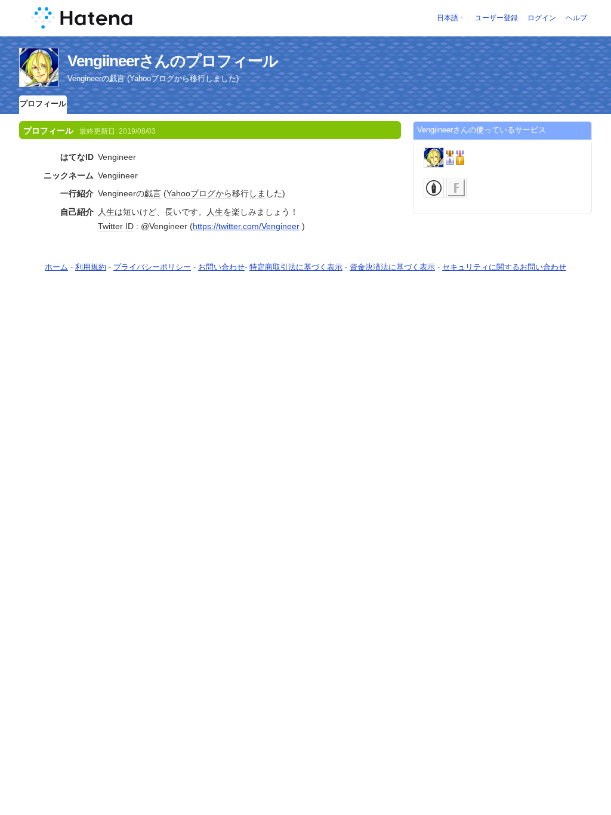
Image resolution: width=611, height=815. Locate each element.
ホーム (56, 267)
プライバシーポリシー (152, 267)
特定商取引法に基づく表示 (295, 267)
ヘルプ (576, 18)
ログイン (541, 18)
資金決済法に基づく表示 (392, 267)
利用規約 (90, 267)
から (223, 193)
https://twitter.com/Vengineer (246, 226)
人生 (106, 212)
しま (257, 193)
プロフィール (43, 103)
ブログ (202, 193)
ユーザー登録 (496, 18)
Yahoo (178, 193)
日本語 (447, 18)
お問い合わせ (221, 267)
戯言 (152, 193)
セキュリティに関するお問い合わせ (504, 267)
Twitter (110, 226)
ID (129, 226)
